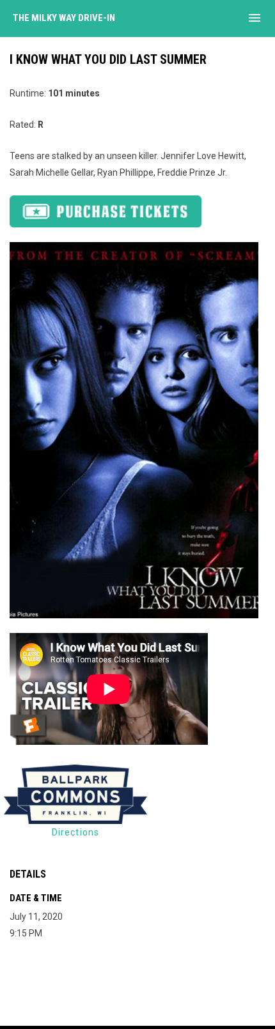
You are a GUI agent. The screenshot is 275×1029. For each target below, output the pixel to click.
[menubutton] (254, 18)
